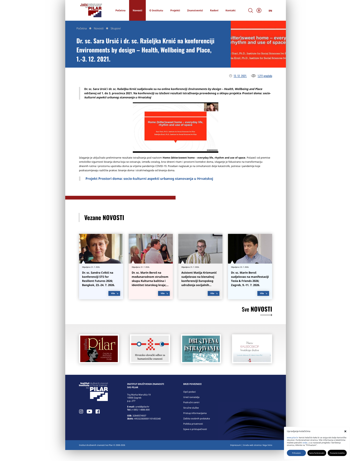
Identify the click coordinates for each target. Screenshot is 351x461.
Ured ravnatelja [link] (191, 397)
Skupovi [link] (116, 28)
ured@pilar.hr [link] (142, 406)
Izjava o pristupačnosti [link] (195, 429)
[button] (345, 431)
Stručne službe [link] (191, 407)
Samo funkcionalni (316, 453)
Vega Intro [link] (267, 445)
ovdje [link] (304, 442)
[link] (90, 10)
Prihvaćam (296, 453)
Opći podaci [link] (189, 391)
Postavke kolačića (337, 453)
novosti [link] (257, 309)
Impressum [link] (235, 445)
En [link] (270, 10)
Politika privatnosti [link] (193, 423)
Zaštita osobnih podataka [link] (196, 418)
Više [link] (113, 293)
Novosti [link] (99, 28)
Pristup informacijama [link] (195, 413)
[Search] (250, 10)
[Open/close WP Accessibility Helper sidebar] (259, 10)
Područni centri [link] (191, 402)
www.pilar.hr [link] (292, 437)
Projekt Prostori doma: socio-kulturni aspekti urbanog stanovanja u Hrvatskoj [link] (149, 178)
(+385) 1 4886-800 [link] (141, 409)
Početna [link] (81, 28)
